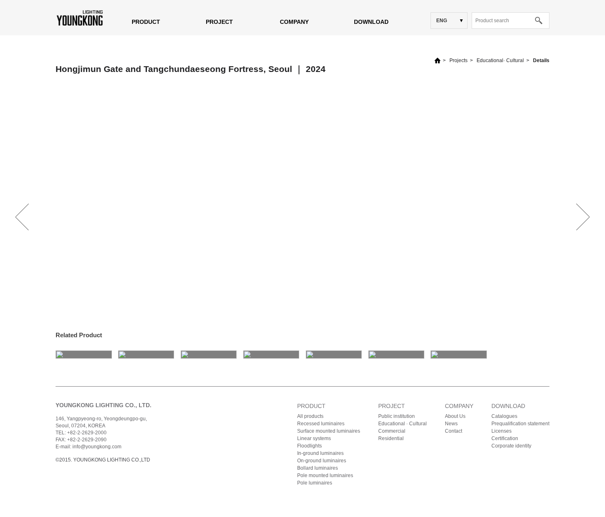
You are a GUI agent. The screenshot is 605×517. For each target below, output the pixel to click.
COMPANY (294, 22)
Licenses (501, 431)
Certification (504, 438)
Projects (458, 60)
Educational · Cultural (402, 424)
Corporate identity (511, 446)
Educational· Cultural (500, 60)
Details (541, 60)
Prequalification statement (520, 424)
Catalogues (504, 416)
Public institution (396, 416)
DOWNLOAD (371, 22)
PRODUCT (146, 22)
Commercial (391, 431)
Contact (453, 431)
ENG (441, 20)
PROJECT (219, 22)
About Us (455, 416)
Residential (391, 438)
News (451, 424)
